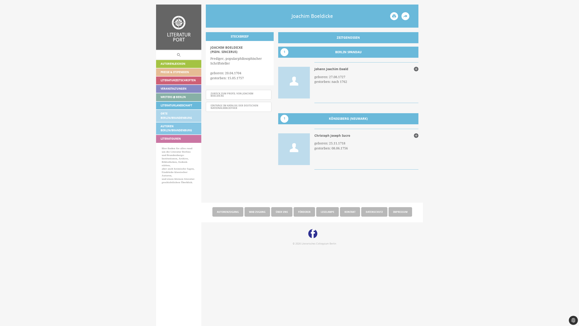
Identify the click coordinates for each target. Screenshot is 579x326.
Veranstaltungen (173, 89)
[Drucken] (394, 16)
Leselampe (327, 211)
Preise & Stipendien (175, 72)
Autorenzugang (228, 211)
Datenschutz (374, 211)
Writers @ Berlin (173, 97)
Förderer (304, 211)
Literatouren (171, 139)
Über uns (282, 211)
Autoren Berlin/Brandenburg (176, 128)
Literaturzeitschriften (178, 80)
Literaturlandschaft (176, 105)
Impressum (400, 211)
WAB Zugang (257, 211)
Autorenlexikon (173, 64)
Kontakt (350, 211)
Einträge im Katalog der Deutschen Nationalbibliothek (234, 107)
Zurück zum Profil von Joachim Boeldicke (232, 95)
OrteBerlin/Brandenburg (176, 116)
